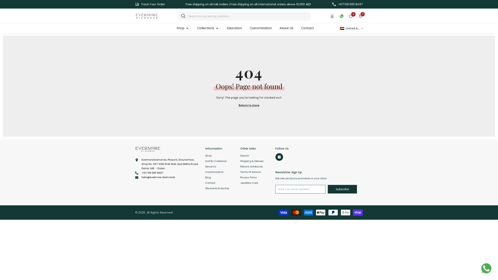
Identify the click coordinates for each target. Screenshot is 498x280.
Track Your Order (153, 4)
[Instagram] (279, 157)
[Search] (244, 16)
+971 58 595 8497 (350, 4)
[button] (351, 28)
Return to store (249, 105)
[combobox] (247, 16)
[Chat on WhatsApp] (486, 268)
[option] (248, 4)
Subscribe (342, 189)
